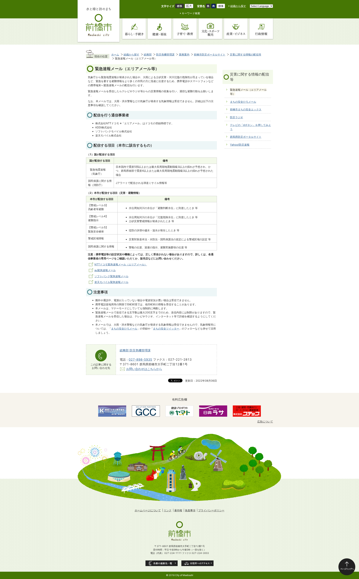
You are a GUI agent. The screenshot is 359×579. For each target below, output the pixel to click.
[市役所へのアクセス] (197, 563)
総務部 (148, 54)
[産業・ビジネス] (236, 28)
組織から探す (238, 5)
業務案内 (184, 54)
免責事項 (190, 510)
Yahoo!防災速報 (239, 144)
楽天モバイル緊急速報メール (111, 282)
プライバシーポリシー (211, 510)
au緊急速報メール (105, 270)
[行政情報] (261, 28)
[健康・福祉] (159, 28)
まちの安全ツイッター (166, 328)
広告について (265, 421)
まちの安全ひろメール (124, 328)
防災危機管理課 (165, 54)
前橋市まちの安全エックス (245, 109)
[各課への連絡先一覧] (161, 563)
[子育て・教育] (185, 28)
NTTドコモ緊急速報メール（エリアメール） (120, 264)
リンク (167, 510)
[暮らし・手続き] (134, 28)
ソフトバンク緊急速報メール (111, 276)
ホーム (115, 54)
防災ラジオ (236, 117)
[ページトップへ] (346, 566)
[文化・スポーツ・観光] (210, 28)
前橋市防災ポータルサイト (209, 54)
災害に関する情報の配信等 (245, 54)
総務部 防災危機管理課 (135, 350)
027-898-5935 (140, 359)
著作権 (178, 510)
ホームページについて (148, 510)
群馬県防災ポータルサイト (245, 136)
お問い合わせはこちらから (144, 369)
